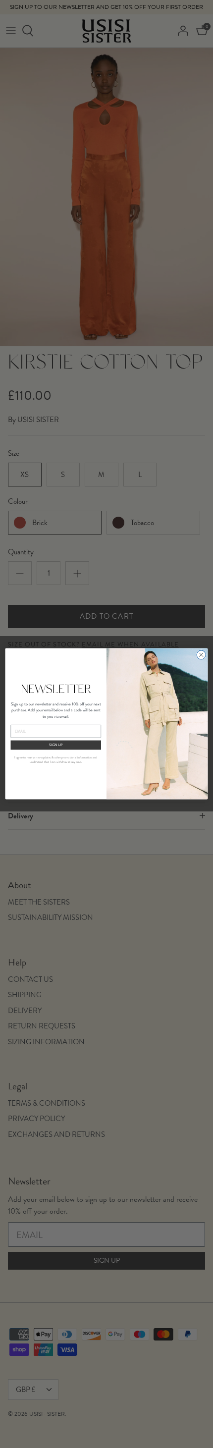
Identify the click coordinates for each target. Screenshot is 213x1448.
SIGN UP (56, 745)
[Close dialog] (201, 654)
